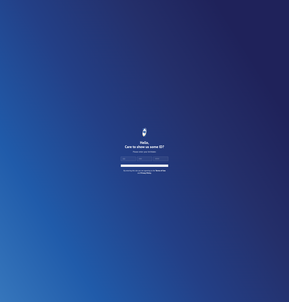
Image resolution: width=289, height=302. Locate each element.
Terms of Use (160, 170)
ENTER (144, 166)
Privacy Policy (146, 173)
